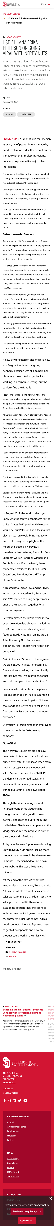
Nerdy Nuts (10, 139)
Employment (13, 1131)
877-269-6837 (9, 1082)
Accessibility (13, 1158)
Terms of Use (13, 1176)
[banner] (24, 1003)
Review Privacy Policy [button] (25, 1211)
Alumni (10, 1122)
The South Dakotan (11, 14)
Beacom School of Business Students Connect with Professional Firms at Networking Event (23, 1012)
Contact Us (8, 1088)
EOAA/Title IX (13, 1172)
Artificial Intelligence (16, 1126)
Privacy (10, 1167)
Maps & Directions (11, 1092)
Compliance (12, 1163)
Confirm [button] (24, 1220)
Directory (11, 1135)
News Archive (14, 37)
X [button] (50, 1198)
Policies (10, 1140)
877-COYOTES (9, 1079)
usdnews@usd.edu (17, 952)
